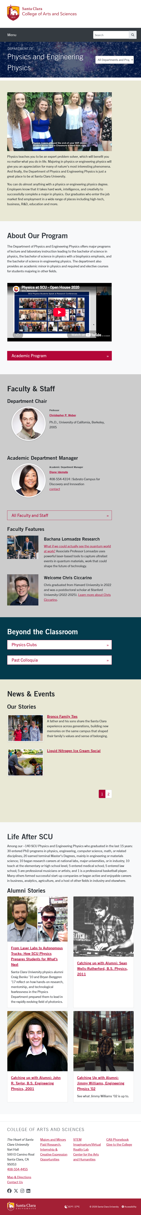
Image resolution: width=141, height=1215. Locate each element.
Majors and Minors (53, 1139)
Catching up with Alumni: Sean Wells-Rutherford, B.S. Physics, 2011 (102, 968)
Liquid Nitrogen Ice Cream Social (74, 750)
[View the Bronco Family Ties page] (25, 728)
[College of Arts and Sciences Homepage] (42, 18)
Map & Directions (19, 1177)
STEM (77, 1139)
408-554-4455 (17, 1169)
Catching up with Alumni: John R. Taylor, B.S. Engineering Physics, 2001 (36, 1083)
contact (54, 489)
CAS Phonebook (117, 1139)
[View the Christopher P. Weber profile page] (28, 423)
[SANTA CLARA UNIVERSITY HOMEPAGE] (21, 1206)
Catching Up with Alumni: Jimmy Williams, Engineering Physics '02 (100, 1083)
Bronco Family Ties (62, 716)
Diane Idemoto (58, 472)
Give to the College (119, 1144)
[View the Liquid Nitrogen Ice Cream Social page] (25, 762)
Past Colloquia (25, 660)
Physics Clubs (24, 644)
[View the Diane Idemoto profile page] (28, 480)
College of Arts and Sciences (45, 1129)
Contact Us (15, 1182)
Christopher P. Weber (62, 415)
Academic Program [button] (29, 355)
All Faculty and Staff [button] (30, 515)
